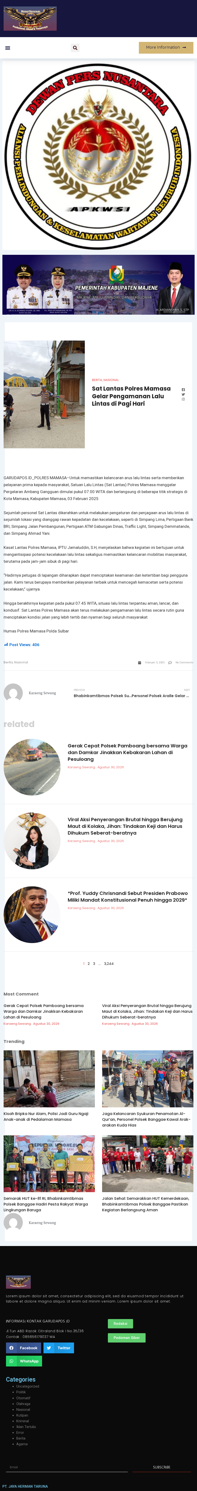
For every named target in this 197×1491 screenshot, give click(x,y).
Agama (22, 1444)
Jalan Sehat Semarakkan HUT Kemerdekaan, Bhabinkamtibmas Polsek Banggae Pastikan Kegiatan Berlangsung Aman (145, 1204)
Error (20, 1432)
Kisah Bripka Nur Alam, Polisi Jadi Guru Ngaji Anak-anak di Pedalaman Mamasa (46, 1116)
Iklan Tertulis (26, 1427)
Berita (97, 380)
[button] (8, 48)
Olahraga (23, 1404)
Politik (21, 1392)
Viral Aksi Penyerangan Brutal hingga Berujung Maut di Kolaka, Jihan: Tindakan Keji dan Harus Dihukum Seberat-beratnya (125, 826)
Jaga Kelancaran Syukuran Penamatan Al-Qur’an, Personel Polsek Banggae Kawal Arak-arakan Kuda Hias (146, 1119)
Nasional (111, 380)
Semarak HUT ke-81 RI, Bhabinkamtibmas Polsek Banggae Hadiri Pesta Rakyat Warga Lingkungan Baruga (46, 1204)
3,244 (109, 963)
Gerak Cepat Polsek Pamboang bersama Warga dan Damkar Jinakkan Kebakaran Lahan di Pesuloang (127, 752)
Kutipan (22, 1415)
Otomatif (23, 1398)
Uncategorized (27, 1386)
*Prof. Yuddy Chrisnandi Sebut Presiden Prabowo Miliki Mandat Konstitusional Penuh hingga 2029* (128, 896)
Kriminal (22, 1421)
